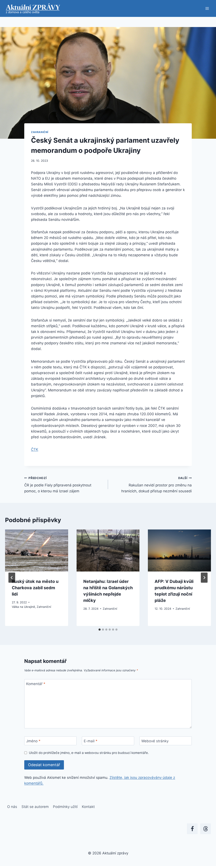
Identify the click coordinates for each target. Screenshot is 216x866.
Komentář (35, 684)
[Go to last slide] (11, 578)
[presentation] (36, 550)
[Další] (204, 578)
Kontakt (88, 807)
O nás (12, 807)
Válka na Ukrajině (23, 606)
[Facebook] (192, 828)
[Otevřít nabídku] (207, 8)
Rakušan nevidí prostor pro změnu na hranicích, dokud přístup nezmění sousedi (156, 484)
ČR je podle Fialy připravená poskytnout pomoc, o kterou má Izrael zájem (57, 484)
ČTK (34, 449)
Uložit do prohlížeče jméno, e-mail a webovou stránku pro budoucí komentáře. (89, 753)
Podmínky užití (65, 807)
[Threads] (205, 828)
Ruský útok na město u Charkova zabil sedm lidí (35, 588)
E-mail (90, 741)
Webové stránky (155, 741)
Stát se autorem (35, 807)
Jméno (33, 741)
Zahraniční (39, 132)
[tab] (100, 629)
